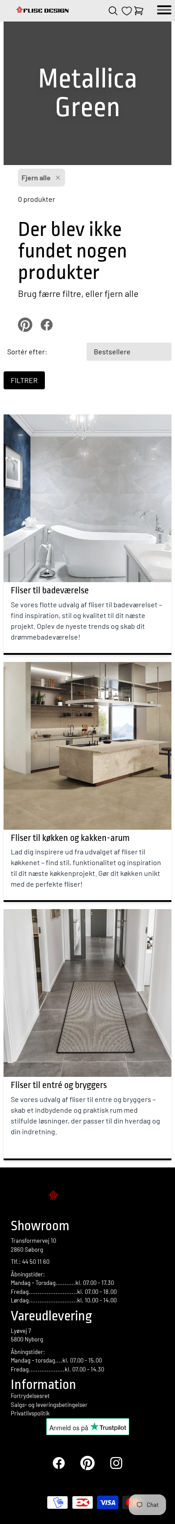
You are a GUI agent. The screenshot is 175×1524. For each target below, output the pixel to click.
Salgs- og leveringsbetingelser (49, 1404)
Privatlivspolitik (30, 1413)
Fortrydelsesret (30, 1395)
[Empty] (138, 10)
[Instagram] (116, 1463)
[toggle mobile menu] (164, 10)
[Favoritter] (126, 11)
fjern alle (122, 293)
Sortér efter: (27, 351)
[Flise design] (43, 10)
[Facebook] (59, 1463)
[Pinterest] (87, 1463)
